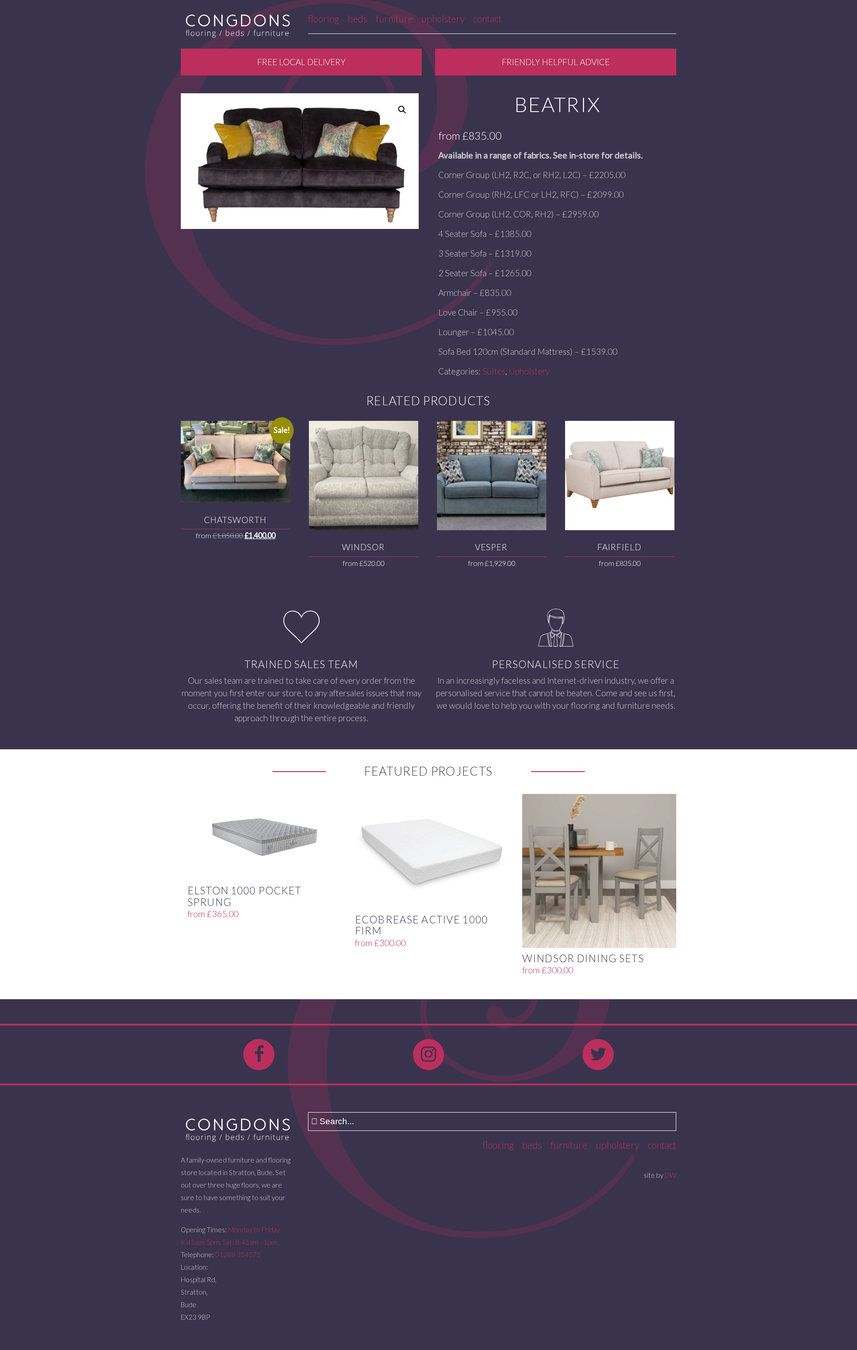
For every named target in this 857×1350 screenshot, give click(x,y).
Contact (487, 18)
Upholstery (443, 18)
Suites (494, 371)
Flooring (323, 18)
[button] (402, 110)
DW (670, 1175)
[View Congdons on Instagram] (428, 1054)
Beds (357, 18)
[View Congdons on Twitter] (598, 1054)
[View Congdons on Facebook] (259, 1054)
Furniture (394, 18)
